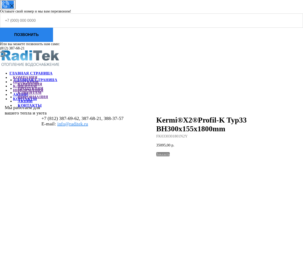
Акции (25, 101)
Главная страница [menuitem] (31, 73)
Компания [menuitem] (25, 77)
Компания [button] (30, 84)
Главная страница (35, 80)
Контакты (30, 105)
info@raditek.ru (72, 123)
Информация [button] (33, 97)
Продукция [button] (31, 88)
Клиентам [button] (29, 93)
